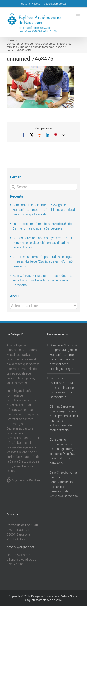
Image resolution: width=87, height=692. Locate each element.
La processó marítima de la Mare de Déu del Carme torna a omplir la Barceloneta (63, 387)
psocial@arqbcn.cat (55, 3)
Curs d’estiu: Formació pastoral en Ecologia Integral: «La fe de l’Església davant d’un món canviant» (43, 261)
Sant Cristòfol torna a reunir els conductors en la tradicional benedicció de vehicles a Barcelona (42, 280)
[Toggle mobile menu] (78, 14)
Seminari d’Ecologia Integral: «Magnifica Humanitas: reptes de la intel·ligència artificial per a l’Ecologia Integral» (44, 209)
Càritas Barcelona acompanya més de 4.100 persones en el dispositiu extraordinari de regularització (43, 242)
